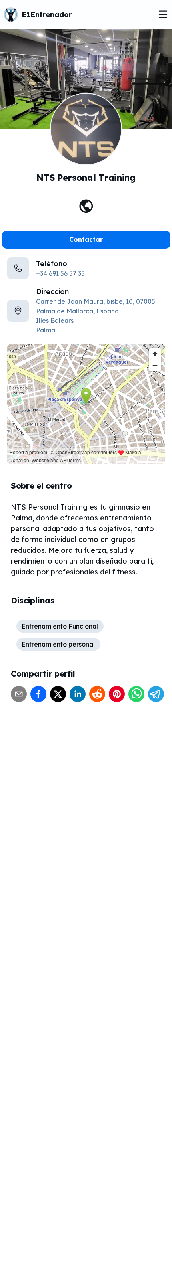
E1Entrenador (47, 14)
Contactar (86, 239)
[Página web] (86, 206)
